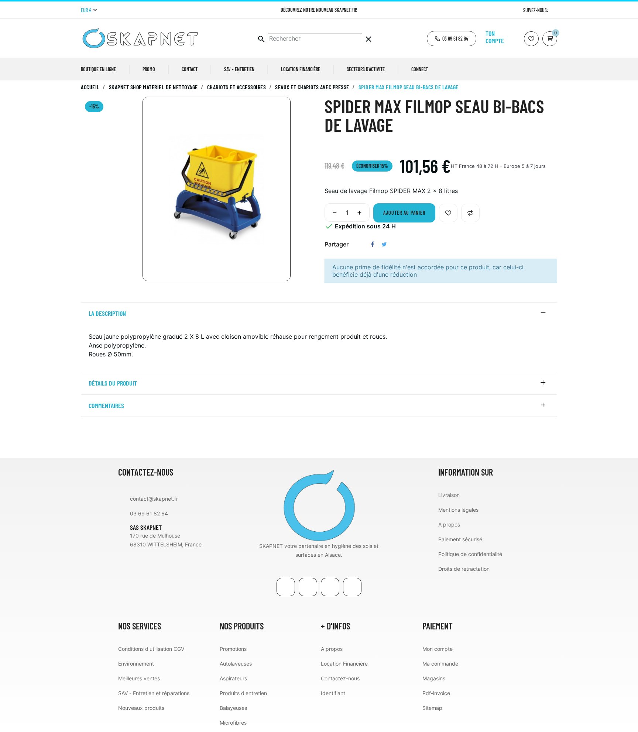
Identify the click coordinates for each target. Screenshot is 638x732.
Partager (372, 244)
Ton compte (495, 37)
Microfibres (233, 722)
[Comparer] (470, 213)
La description (107, 313)
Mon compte (437, 649)
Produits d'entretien (243, 693)
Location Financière (344, 663)
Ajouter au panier (404, 213)
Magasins (433, 678)
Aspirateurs (233, 678)
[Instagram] (554, 10)
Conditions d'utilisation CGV (151, 649)
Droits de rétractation (464, 569)
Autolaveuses (236, 663)
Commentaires (106, 406)
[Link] (330, 587)
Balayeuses (233, 708)
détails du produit (113, 383)
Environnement (136, 663)
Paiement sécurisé (460, 539)
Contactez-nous (340, 678)
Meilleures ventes (139, 678)
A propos (449, 524)
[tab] (319, 314)
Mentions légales (458, 510)
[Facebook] (286, 587)
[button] (451, 38)
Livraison (449, 495)
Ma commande (440, 663)
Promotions (233, 649)
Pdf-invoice (436, 693)
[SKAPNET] (319, 504)
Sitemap (432, 708)
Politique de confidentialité (470, 554)
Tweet (384, 244)
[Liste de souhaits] (531, 38)
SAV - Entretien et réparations (153, 693)
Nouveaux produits (141, 708)
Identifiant (333, 693)
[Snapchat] (352, 587)
